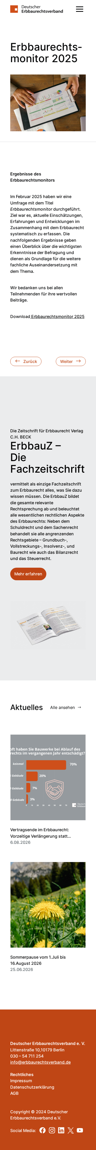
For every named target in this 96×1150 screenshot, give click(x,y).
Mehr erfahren (28, 573)
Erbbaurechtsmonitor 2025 (57, 316)
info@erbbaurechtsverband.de (40, 1062)
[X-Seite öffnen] (70, 1130)
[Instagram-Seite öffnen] (52, 1130)
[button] (79, 9)
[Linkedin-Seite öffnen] (61, 1130)
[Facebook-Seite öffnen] (42, 1130)
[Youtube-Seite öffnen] (80, 1130)
